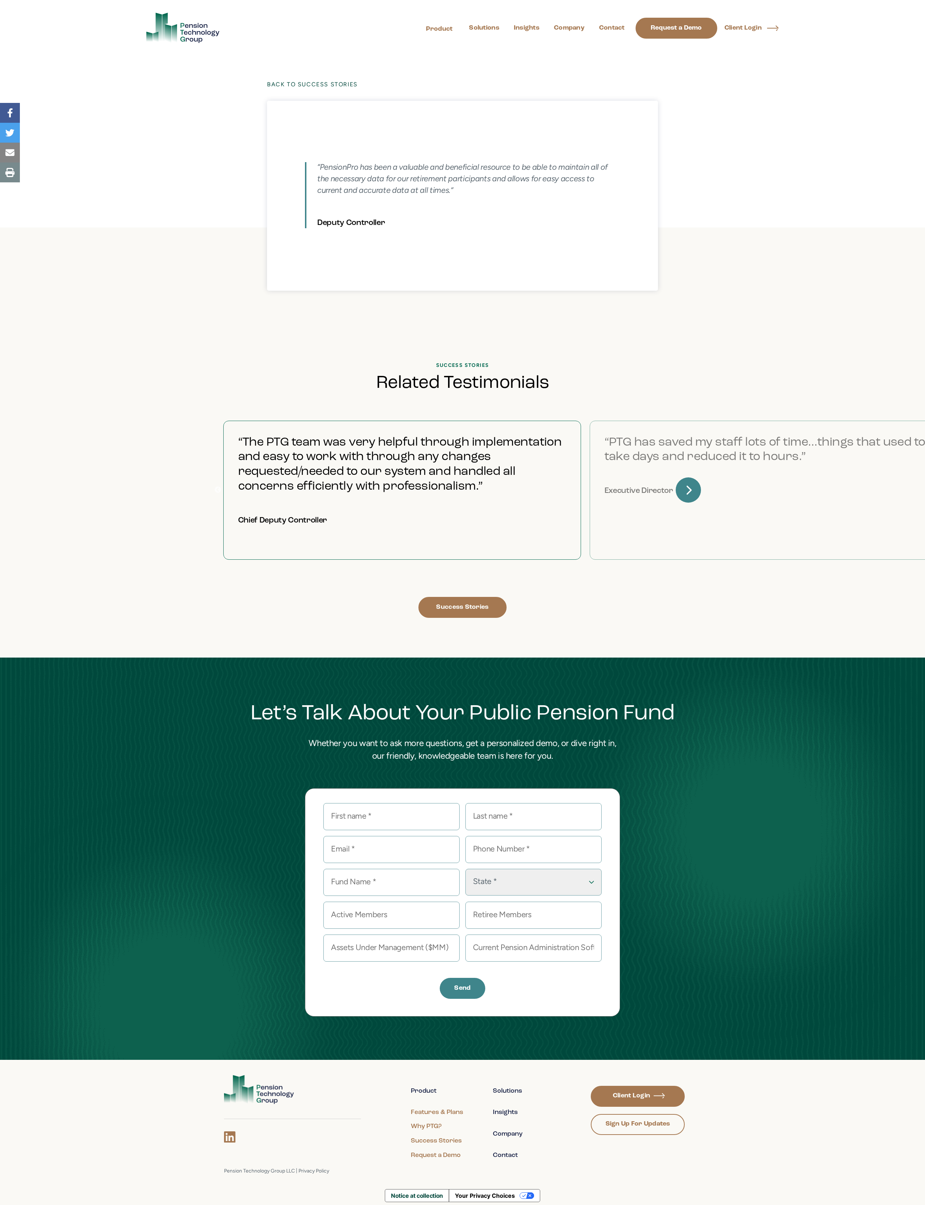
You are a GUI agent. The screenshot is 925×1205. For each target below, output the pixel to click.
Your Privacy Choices (485, 1195)
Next (688, 490)
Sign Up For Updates (638, 1124)
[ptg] (259, 1089)
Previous (217, 490)
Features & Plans (437, 1112)
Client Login (743, 28)
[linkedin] (230, 1137)
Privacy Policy (313, 1171)
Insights (526, 28)
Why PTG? (426, 1126)
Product (439, 29)
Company (569, 28)
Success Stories (462, 607)
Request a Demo (676, 28)
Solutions (484, 28)
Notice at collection (417, 1195)
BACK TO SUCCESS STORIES (312, 85)
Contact (612, 28)
